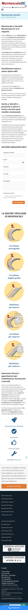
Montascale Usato (6, 540)
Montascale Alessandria (8, 521)
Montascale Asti (5, 524)
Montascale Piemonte (7, 511)
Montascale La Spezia (7, 502)
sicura (23, 131)
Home (3, 17)
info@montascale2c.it (7, 583)
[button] (26, 6)
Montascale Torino (6, 515)
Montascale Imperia (7, 505)
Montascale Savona (6, 508)
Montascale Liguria (6, 495)
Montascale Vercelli (6, 527)
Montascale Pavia (6, 537)
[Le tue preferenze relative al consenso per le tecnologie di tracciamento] (26, 457)
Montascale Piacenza (7, 534)
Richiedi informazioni (14, 486)
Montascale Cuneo (6, 531)
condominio (5, 62)
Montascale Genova (7, 499)
